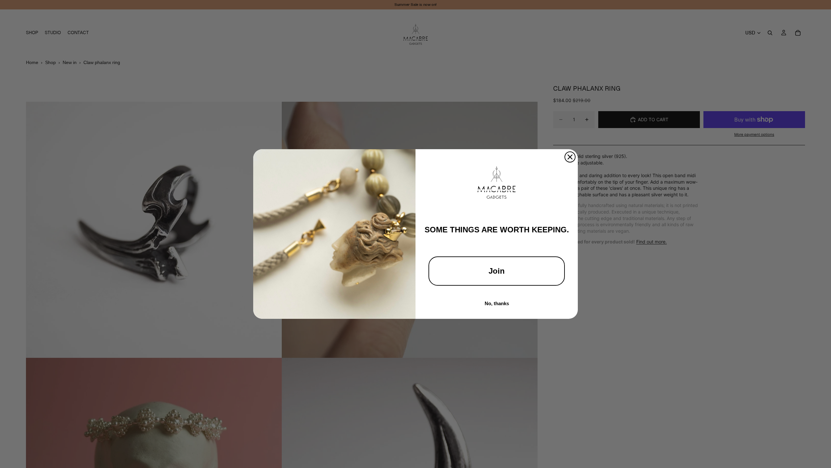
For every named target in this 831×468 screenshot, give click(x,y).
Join (497, 270)
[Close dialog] (570, 157)
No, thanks (497, 303)
